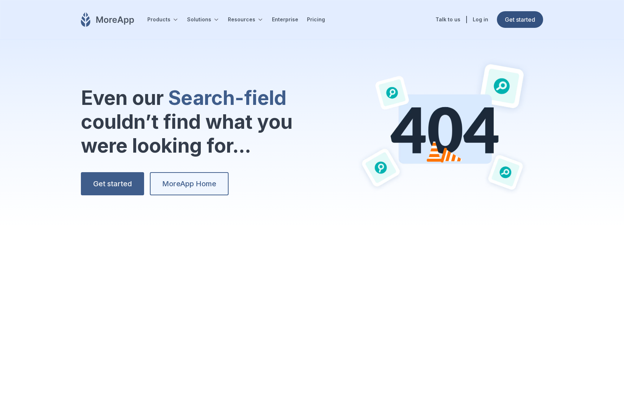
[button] (163, 19)
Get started (112, 183)
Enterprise (285, 19)
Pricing (316, 19)
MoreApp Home (189, 183)
